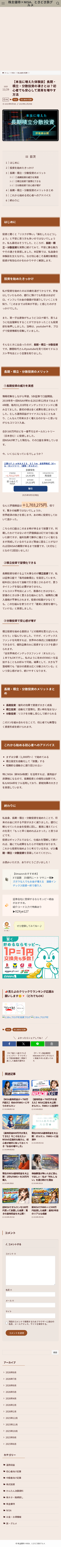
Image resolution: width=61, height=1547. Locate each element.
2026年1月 (11, 1411)
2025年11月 (12, 1424)
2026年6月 (11, 1385)
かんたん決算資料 (14, 1490)
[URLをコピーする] (52, 1043)
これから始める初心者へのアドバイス (30, 195)
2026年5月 (11, 1391)
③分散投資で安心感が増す (28, 185)
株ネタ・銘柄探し (14, 1497)
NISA (15, 99)
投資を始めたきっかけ (22, 167)
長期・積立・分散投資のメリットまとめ (31, 190)
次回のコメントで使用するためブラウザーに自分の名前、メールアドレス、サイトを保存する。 (31, 1322)
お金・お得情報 (13, 1516)
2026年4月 (11, 1398)
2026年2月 (11, 1404)
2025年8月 (11, 1443)
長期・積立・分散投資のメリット (28, 173)
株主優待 (10, 1503)
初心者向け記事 (26, 99)
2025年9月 (11, 1437)
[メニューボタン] (3, 3)
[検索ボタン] (58, 3)
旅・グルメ (11, 1523)
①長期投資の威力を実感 (27, 177)
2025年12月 (12, 1417)
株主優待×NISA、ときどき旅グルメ (30, 3)
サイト (9, 1311)
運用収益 (10, 1464)
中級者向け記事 (13, 1477)
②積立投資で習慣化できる (28, 181)
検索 (55, 1352)
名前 (9, 1289)
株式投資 (10, 1484)
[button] (9, 1043)
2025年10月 (12, 1430)
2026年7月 (11, 1378)
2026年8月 (11, 1372)
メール (10, 1300)
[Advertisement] (30, 38)
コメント (11, 1253)
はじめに (14, 162)
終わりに (14, 200)
